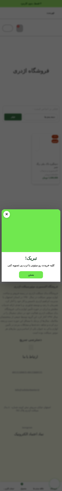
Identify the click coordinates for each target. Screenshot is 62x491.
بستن (31, 274)
